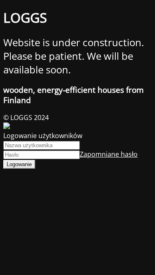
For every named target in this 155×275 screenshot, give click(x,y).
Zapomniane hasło (109, 154)
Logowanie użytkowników (42, 135)
